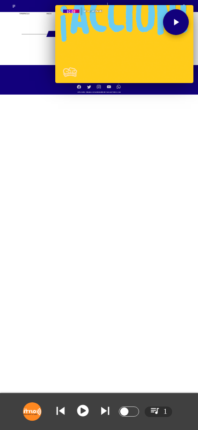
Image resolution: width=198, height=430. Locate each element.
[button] (176, 22)
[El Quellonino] (14, 7)
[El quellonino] (99, 84)
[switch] (129, 411)
